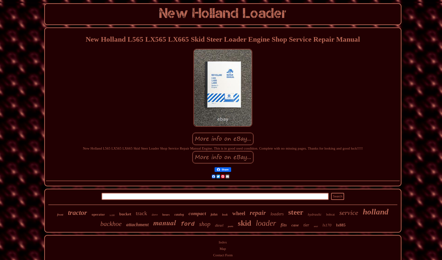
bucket (125, 214)
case (295, 225)
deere (155, 214)
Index (223, 242)
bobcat (330, 214)
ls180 (112, 215)
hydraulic (315, 214)
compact (197, 213)
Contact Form (223, 255)
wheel (238, 213)
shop (204, 224)
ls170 (327, 225)
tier (306, 224)
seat (316, 226)
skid (244, 223)
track (141, 213)
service (348, 212)
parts (230, 226)
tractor (77, 212)
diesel (219, 225)
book (225, 214)
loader (266, 223)
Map (223, 249)
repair (258, 212)
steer (295, 212)
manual (164, 222)
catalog (179, 214)
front (60, 214)
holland (376, 211)
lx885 (341, 225)
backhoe (111, 223)
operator (98, 214)
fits (284, 224)
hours (166, 214)
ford (188, 224)
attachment (137, 224)
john (214, 214)
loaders (277, 213)
